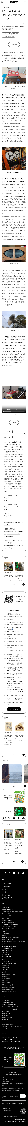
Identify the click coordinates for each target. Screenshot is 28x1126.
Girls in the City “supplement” (10, 914)
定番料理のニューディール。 (8, 974)
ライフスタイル (7, 898)
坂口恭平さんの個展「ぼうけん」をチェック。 (15, 635)
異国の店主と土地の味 (7, 985)
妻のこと (4, 972)
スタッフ (14, 1103)
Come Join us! (6, 1103)
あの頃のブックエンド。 (7, 1017)
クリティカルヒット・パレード (8, 944)
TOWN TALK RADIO (7, 1013)
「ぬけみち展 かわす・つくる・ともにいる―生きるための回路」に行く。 (15, 655)
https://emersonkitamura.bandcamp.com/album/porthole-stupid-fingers (13, 534)
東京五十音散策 (6, 982)
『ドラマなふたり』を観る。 (12, 638)
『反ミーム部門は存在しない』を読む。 (14, 642)
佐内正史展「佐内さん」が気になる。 (15, 616)
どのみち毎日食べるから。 (8, 1024)
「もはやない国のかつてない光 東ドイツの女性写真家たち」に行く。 (15, 659)
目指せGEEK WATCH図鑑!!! (8, 987)
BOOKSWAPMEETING (7, 909)
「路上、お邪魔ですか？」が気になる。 (15, 695)
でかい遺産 (5, 952)
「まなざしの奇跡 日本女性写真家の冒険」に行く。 (15, 646)
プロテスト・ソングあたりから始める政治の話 (12, 1026)
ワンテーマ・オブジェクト (7, 959)
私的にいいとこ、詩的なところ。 (9, 991)
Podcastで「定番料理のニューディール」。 (12, 1007)
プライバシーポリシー (16, 1089)
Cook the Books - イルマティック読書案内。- (13, 911)
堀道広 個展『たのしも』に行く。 (14, 614)
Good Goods (5, 918)
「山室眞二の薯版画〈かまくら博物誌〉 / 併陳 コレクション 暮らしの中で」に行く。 (15, 683)
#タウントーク (15, 33)
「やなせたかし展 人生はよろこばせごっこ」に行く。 (15, 678)
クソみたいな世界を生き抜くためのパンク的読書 (13, 942)
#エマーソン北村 (6, 33)
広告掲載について (6, 1108)
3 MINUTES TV (6, 907)
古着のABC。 (5, 970)
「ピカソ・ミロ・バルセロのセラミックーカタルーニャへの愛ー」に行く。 (15, 698)
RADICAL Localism (7, 920)
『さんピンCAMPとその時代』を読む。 (15, 624)
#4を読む (14, 422)
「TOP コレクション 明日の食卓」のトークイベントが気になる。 (15, 674)
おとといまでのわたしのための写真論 (10, 937)
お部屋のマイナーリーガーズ (8, 939)
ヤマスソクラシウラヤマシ (8, 957)
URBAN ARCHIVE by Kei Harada (10, 924)
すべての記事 (7, 884)
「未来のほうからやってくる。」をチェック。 (15, 703)
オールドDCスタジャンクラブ (8, 933)
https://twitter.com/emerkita (12, 516)
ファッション (6, 895)
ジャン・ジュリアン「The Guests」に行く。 (15, 650)
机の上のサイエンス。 (7, 980)
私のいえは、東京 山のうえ (8, 989)
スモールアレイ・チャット (7, 1022)
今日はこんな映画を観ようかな (9, 963)
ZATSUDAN (5, 1015)
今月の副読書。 (5, 965)
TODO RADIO (5, 1011)
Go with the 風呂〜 (7, 916)
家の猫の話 (5, 976)
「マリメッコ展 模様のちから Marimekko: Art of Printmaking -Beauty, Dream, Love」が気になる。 (15, 690)
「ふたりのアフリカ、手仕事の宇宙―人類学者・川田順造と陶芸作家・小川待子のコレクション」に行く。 (15, 669)
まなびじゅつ (5, 1028)
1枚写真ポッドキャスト (7, 1000)
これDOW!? (5, 1020)
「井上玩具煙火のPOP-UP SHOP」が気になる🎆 (15, 628)
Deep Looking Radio (7, 1002)
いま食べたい (5, 931)
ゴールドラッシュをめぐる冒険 (9, 946)
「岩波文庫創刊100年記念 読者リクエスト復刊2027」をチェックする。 (15, 663)
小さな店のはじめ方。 (7, 978)
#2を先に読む (14, 44)
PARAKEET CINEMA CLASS (9, 1004)
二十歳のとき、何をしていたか (9, 961)
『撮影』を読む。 (10, 619)
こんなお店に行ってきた (7, 948)
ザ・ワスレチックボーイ (7, 950)
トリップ (5, 889)
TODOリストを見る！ (14, 709)
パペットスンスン (6, 954)
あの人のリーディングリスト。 (8, 929)
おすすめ (4, 935)
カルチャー (6, 887)
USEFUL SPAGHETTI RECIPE (9, 926)
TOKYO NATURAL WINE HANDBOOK (11, 1041)
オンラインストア (22, 1103)
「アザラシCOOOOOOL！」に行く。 (15, 622)
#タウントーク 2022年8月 (8, 36)
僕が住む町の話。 (6, 967)
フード (4, 892)
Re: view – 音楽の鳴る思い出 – (9, 922)
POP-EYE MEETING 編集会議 (9, 1009)
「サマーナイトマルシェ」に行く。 (14, 631)
